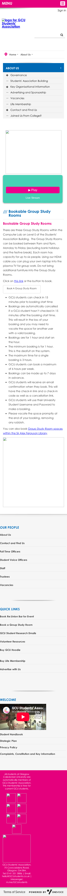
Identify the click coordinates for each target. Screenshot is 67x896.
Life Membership (20, 104)
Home (12, 54)
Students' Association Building (29, 80)
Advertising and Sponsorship (28, 92)
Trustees (5, 576)
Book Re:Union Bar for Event (17, 616)
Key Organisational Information (30, 86)
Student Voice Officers (13, 559)
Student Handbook (11, 734)
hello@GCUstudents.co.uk (16, 876)
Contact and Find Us (23, 109)
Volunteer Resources (12, 641)
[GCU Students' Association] (15, 23)
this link (18, 281)
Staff (2, 568)
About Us (25, 54)
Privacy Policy (8, 747)
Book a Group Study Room (16, 624)
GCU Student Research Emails (18, 633)
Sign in (62, 10)
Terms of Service (14, 892)
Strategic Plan (8, 740)
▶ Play (32, 190)
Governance (18, 75)
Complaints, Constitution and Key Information (27, 753)
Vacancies (17, 98)
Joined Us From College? (26, 115)
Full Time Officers (10, 551)
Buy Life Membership (12, 660)
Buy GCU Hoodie (10, 649)
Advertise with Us (10, 669)
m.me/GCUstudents (16, 882)
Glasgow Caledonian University (16, 775)
